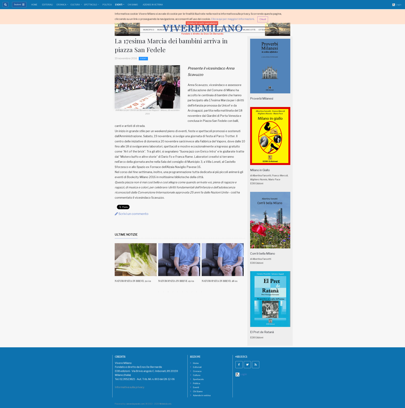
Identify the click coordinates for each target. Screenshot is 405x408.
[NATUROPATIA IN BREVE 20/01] (136, 259)
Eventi (119, 4)
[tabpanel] (136, 264)
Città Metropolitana (269, 30)
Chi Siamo (133, 4)
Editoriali (47, 4)
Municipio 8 (219, 30)
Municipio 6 (191, 30)
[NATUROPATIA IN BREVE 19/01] (179, 259)
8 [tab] (191, 291)
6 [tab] (182, 291)
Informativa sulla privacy (129, 387)
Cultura (75, 4)
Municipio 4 (162, 30)
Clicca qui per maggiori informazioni (232, 19)
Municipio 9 (234, 30)
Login (398, 4)
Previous (112, 266)
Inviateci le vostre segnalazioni (202, 23)
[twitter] (247, 364)
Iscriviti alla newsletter (278, 23)
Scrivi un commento (133, 214)
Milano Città (249, 30)
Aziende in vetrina (153, 4)
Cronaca (61, 4)
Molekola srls (165, 404)
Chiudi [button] (262, 19)
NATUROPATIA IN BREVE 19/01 (176, 281)
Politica (107, 4)
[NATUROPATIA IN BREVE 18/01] (223, 259)
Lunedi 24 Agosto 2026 (126, 23)
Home (34, 4)
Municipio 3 (148, 30)
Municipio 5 (177, 30)
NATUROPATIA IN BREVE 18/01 (219, 281)
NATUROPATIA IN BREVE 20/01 (133, 281)
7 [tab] (187, 291)
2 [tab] (163, 291)
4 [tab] (172, 291)
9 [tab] (196, 291)
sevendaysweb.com (135, 404)
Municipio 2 (134, 30)
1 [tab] (158, 291)
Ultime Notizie (126, 234)
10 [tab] (201, 291)
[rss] (255, 364)
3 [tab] (168, 291)
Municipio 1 (120, 30)
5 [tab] (177, 291)
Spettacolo (91, 4)
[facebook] (239, 364)
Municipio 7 (205, 30)
